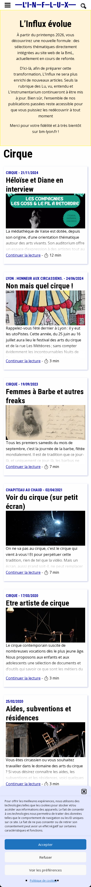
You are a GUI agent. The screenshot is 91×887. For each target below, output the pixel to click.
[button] (84, 791)
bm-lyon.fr (48, 131)
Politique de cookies (43, 881)
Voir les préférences (45, 870)
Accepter (45, 844)
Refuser (45, 857)
